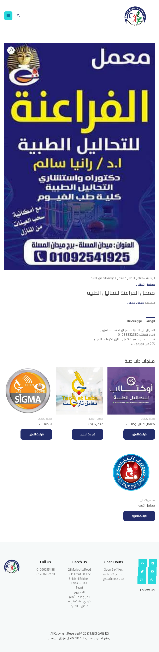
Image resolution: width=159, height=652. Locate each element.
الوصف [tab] (150, 321)
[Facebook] (153, 563)
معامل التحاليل (135, 278)
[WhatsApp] (152, 580)
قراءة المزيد (139, 434)
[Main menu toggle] (8, 15)
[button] (18, 15)
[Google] (143, 563)
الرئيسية (150, 278)
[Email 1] (141, 580)
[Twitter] (142, 571)
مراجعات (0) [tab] (134, 321)
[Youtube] (152, 571)
